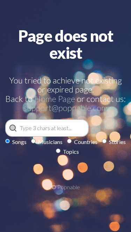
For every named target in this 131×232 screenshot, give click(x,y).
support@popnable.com (65, 108)
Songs (19, 141)
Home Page (54, 99)
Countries (85, 141)
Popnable (68, 187)
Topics (71, 151)
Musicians (50, 141)
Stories (117, 141)
